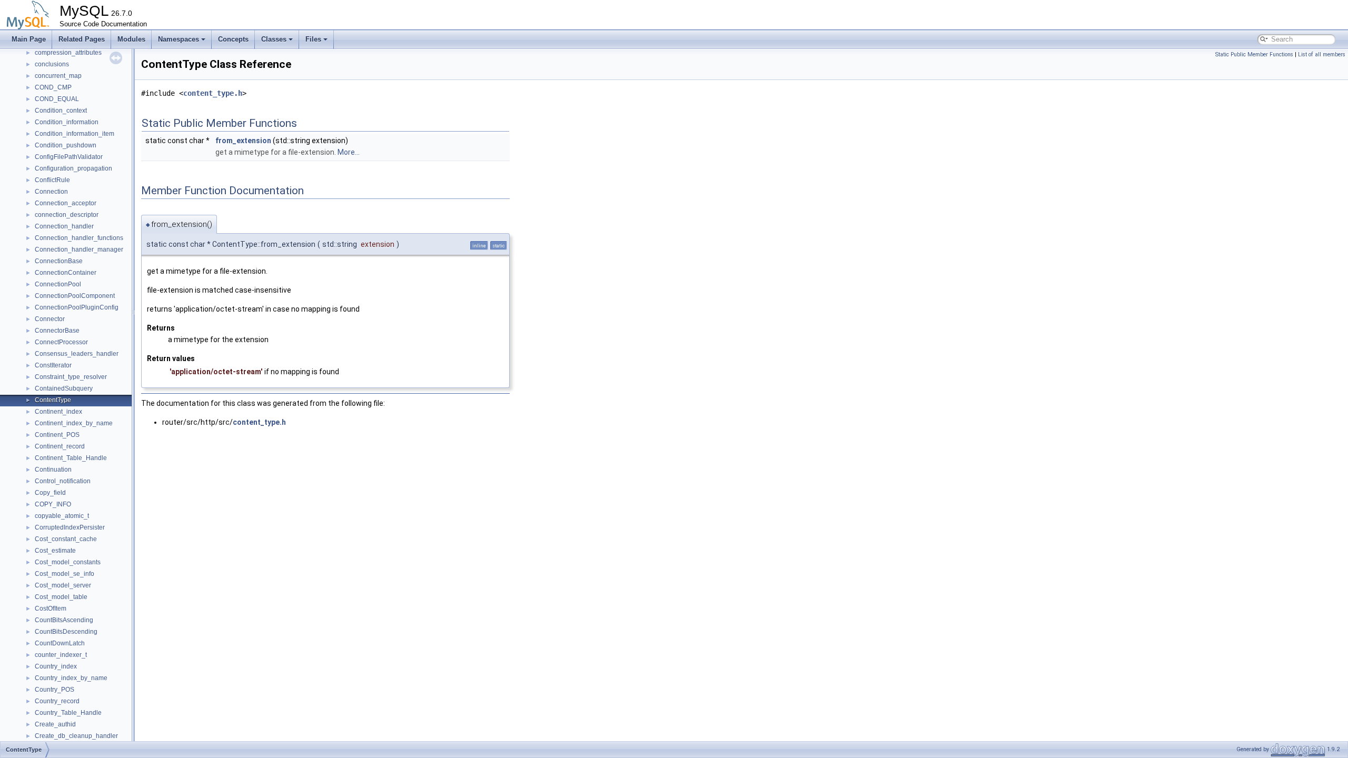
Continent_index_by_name (74, 423)
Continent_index (58, 411)
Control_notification (63, 481)
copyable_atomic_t (62, 516)
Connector (50, 319)
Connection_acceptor (65, 203)
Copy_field (50, 492)
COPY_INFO (53, 504)
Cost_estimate (55, 550)
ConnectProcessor (61, 342)
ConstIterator (53, 365)
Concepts (233, 39)
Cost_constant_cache (66, 539)
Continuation (53, 469)
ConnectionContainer (65, 272)
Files (313, 39)
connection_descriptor (66, 214)
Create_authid (55, 724)
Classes (273, 39)
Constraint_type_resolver (71, 377)
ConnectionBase (59, 261)
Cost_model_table (61, 597)
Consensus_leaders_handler (76, 353)
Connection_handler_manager (79, 249)
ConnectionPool (58, 284)
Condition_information (66, 122)
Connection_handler (64, 226)
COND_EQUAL (57, 99)
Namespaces (178, 39)
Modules (131, 39)
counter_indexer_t (61, 655)
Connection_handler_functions (79, 238)
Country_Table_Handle (68, 712)
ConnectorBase (57, 330)
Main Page (29, 39)
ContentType (53, 400)
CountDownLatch (60, 643)
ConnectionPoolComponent (75, 296)
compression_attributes (68, 52)
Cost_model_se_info (64, 573)
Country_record (57, 701)
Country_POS (54, 689)
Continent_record (60, 446)
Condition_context (61, 110)
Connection (51, 191)
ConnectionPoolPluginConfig (76, 307)
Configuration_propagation (73, 168)
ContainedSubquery (64, 388)
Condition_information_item (74, 133)
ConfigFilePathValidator (69, 157)
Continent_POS (57, 434)
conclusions (52, 64)
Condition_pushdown (65, 145)
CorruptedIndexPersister (70, 527)
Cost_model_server (63, 585)
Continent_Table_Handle (71, 458)
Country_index (56, 666)
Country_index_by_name (71, 678)
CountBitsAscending (64, 620)
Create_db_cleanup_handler (76, 736)
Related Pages (81, 39)
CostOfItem (50, 608)
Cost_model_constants (68, 562)
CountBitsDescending (66, 631)
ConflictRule (52, 180)
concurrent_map (58, 75)
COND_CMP (53, 87)
